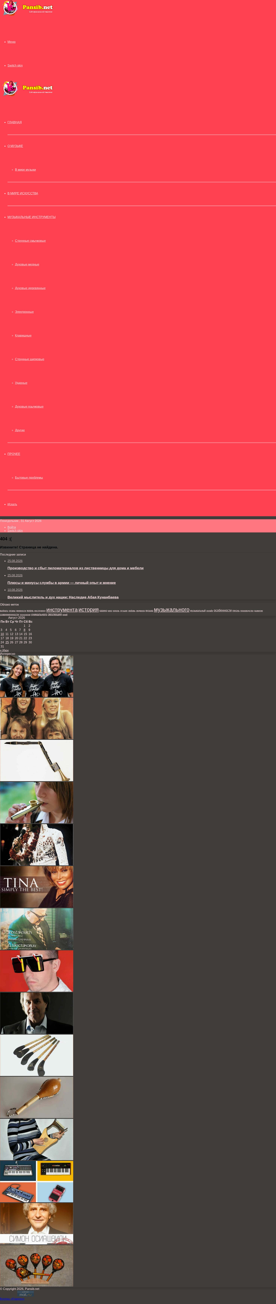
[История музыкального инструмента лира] (36, 1159)
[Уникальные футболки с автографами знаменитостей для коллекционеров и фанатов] (36, 695)
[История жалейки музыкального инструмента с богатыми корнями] (36, 1075)
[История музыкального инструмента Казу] (36, 822)
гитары (12, 611)
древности (21, 611)
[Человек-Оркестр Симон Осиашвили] (36, 1243)
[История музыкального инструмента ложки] (36, 1285)
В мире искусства (23, 193)
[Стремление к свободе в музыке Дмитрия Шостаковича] (36, 948)
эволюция (55, 614)
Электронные (24, 311)
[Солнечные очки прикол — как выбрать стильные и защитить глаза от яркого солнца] (36, 990)
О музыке (15, 146)
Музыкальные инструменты (32, 217)
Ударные (21, 382)
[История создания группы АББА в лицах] (36, 738)
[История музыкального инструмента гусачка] (36, 1117)
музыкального (171, 610)
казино (103, 610)
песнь (236, 610)
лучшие (123, 611)
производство (246, 611)
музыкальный (198, 610)
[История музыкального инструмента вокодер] (36, 1201)
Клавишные (23, 335)
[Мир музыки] (27, 15)
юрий (65, 614)
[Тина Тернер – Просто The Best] (36, 906)
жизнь (30, 610)
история (88, 609)
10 (2, 634)
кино (110, 611)
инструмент (40, 611)
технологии (25, 614)
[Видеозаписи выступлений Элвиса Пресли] (36, 864)
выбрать (4, 611)
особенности (223, 610)
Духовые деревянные (30, 288)
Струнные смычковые (30, 240)
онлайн (209, 611)
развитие (258, 611)
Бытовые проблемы (29, 477)
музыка (149, 610)
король (116, 611)
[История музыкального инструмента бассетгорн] (36, 780)
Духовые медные (27, 264)
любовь (131, 611)
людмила (140, 611)
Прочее (14, 454)
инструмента (62, 610)
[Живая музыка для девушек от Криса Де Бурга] (36, 1032)
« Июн (4, 650)
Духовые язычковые (29, 406)
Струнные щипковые (29, 359)
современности (9, 614)
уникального (39, 614)
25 (7, 642)
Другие (20, 430)
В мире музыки (25, 169)
